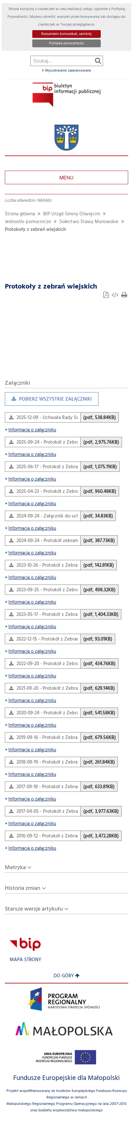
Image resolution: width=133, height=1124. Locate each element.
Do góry (64, 976)
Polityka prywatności (66, 43)
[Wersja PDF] (106, 296)
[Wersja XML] (115, 296)
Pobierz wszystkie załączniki (48, 401)
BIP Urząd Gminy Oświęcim (71, 214)
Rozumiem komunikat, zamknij (66, 34)
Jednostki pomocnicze (28, 222)
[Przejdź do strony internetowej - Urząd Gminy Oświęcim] (66, 138)
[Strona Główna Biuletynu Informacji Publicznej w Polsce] (25, 944)
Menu (66, 177)
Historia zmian (22, 888)
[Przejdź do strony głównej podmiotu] (66, 94)
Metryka (15, 867)
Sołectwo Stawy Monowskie (88, 222)
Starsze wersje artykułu (34, 909)
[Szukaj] (98, 60)
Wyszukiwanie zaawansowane (67, 71)
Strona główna (20, 214)
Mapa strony (25, 960)
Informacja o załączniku (30, 430)
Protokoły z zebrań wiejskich (35, 229)
